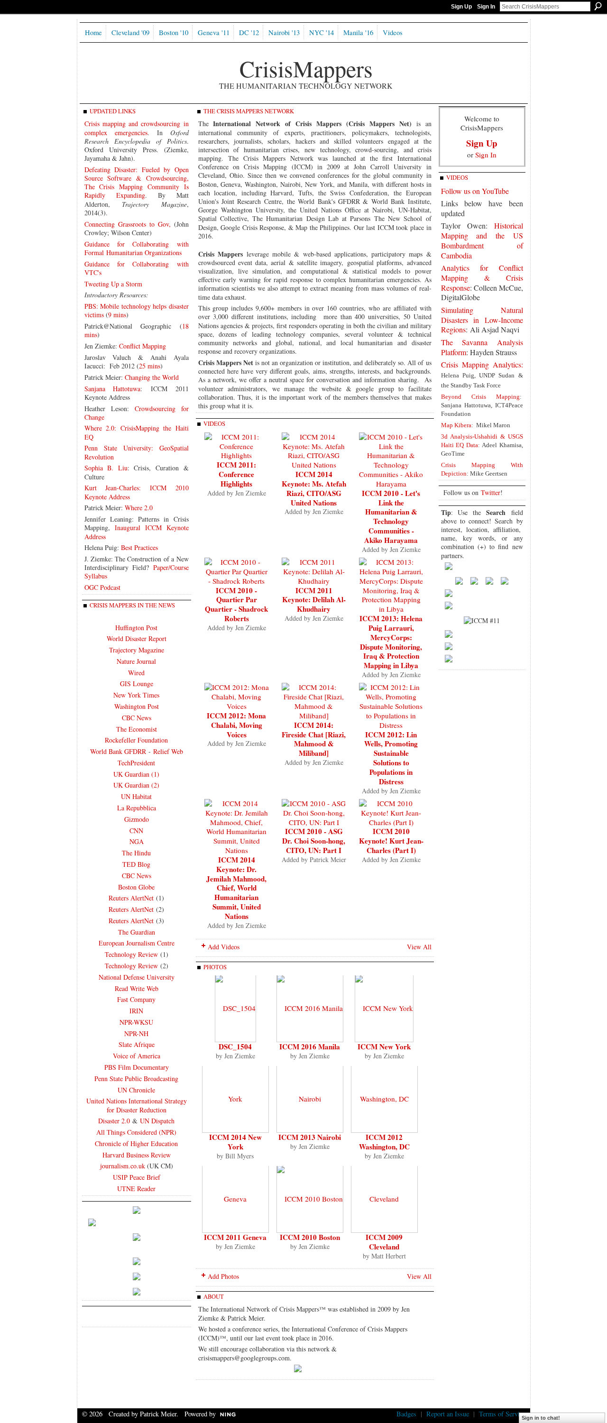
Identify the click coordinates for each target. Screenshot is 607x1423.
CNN (136, 830)
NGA (136, 841)
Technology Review (131, 954)
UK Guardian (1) (136, 774)
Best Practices (139, 547)
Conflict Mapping (142, 345)
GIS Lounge (136, 683)
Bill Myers (239, 1155)
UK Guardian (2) (136, 785)
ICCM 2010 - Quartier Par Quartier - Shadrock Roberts (236, 604)
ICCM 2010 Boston (310, 1237)
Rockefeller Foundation (136, 739)
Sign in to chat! (541, 1418)
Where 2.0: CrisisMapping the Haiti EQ (136, 432)
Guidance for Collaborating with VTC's (136, 268)
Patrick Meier (328, 859)
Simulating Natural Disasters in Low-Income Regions (482, 320)
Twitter (490, 492)
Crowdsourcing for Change (136, 413)
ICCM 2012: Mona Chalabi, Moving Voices (236, 725)
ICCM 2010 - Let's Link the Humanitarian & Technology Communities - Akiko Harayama (391, 516)
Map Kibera (456, 425)
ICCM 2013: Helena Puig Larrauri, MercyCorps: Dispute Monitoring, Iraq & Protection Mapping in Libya (391, 641)
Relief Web (168, 751)
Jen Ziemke (250, 492)
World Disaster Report (136, 638)
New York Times (136, 694)
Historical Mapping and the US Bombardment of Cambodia (482, 240)
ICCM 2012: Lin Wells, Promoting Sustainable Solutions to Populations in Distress (391, 758)
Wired (136, 672)
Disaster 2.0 (114, 1120)
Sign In (486, 6)
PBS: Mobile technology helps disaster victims (136, 310)
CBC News (136, 717)
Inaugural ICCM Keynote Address (136, 532)
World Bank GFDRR (118, 751)
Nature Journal (136, 661)
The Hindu (136, 852)
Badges (406, 1413)
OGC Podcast (102, 587)
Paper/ (161, 567)
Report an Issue (447, 1413)
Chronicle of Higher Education (136, 1143)
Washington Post (136, 706)
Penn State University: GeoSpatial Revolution (136, 452)
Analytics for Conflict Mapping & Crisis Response (482, 278)
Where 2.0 (139, 507)
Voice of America (136, 1055)
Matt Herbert (388, 1255)
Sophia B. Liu (106, 467)
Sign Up (461, 6)
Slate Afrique (137, 1044)
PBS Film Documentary (136, 1067)
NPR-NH (136, 1033)
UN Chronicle (136, 1089)
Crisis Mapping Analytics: (482, 364)
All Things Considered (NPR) (136, 1132)
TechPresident (136, 762)
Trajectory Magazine (136, 649)
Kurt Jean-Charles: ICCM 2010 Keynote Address (136, 492)
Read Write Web (136, 988)
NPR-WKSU (136, 1022)
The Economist (136, 729)
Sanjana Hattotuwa (112, 388)
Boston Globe (136, 886)
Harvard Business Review (136, 1154)
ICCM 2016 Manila (309, 1046)
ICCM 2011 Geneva (235, 1237)
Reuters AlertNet (131, 897)
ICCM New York (384, 1046)
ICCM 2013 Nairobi (309, 1137)
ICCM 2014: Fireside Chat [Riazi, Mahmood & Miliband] (314, 739)
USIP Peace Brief (136, 1177)
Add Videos (223, 946)
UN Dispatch (157, 1120)
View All (419, 946)
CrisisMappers (306, 68)
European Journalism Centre (137, 942)
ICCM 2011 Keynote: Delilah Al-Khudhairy (314, 600)
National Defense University (137, 977)
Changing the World (152, 377)
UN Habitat (136, 796)
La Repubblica (136, 807)
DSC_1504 (235, 1046)
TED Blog (136, 864)
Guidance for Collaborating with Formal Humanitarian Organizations (136, 248)
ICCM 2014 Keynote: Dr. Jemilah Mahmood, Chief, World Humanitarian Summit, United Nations (236, 887)
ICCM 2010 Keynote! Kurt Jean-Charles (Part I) (391, 840)
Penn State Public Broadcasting (136, 1078)
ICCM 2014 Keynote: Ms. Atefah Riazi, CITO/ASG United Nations (314, 488)
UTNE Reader (136, 1188)
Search (598, 6)
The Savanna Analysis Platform (482, 347)
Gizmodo (136, 819)
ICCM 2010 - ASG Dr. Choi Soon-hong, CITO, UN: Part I (313, 840)
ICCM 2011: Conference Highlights (236, 474)
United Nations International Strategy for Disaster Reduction (136, 1105)
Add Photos (223, 1276)
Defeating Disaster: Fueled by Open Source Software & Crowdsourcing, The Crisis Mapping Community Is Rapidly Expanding (136, 182)
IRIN (136, 1010)
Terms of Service (502, 1413)
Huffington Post (136, 627)
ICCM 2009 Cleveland (384, 1242)
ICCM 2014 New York (235, 1142)
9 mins (117, 314)
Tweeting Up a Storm (113, 283)
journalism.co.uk (122, 1165)
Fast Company (136, 999)
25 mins (149, 365)
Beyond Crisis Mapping (480, 396)
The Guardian (136, 931)
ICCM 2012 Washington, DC (384, 1142)
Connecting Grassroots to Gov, (127, 224)
